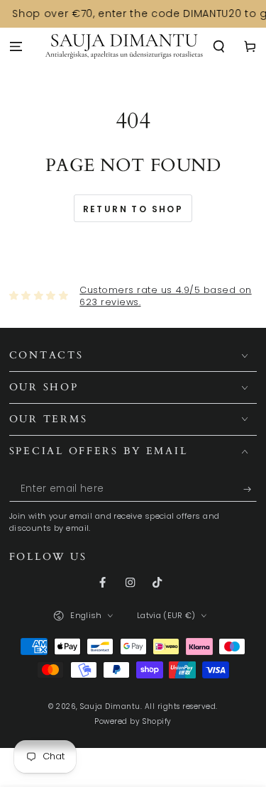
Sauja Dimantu (110, 706)
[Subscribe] (250, 489)
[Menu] (15, 47)
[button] (219, 47)
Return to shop (133, 209)
